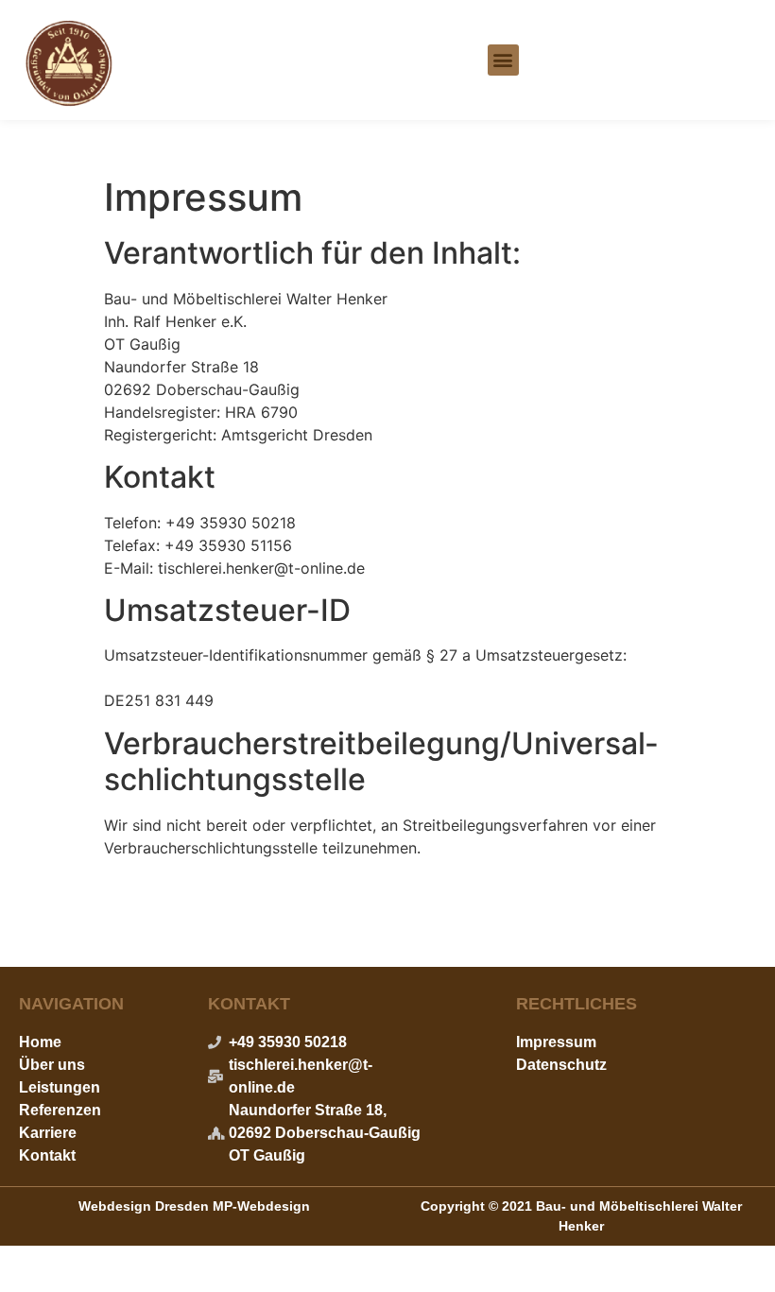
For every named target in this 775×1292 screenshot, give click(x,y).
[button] (503, 60)
